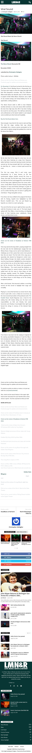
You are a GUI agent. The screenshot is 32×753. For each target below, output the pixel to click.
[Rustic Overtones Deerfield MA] (5, 713)
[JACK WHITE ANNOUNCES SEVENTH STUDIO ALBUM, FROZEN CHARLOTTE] (5, 615)
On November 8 (5, 86)
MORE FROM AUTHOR (22, 532)
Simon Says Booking (19, 749)
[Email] (14, 504)
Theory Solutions (27, 751)
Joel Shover (3, 597)
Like (29, 553)
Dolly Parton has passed (18, 636)
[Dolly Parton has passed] (5, 638)
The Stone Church (6, 64)
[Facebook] (2, 504)
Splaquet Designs (12, 751)
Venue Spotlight (5, 740)
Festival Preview (5, 732)
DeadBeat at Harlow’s (8, 511)
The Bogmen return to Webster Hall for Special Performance (20, 653)
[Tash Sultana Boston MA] (5, 607)
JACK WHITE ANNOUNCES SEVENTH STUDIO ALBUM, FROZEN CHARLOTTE (21, 614)
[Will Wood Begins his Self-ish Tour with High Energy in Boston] (16, 538)
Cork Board (3, 729)
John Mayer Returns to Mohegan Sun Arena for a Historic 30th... (15, 594)
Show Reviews (4, 724)
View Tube (10, 746)
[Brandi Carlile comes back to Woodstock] (5, 538)
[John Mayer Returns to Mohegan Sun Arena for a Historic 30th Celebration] (16, 582)
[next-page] (17, 548)
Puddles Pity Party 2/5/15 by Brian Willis (11, 437)
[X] (6, 504)
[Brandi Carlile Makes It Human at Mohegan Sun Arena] (26, 538)
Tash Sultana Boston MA (18, 605)
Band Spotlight (4, 735)
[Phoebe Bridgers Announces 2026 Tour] (5, 624)
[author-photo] (16, 521)
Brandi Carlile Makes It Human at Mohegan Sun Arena (26, 543)
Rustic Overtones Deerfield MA (20, 710)
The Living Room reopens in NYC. (10, 459)
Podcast (16, 746)
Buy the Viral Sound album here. (9, 119)
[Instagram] (14, 686)
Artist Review (4, 737)
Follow (28, 557)
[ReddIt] (10, 504)
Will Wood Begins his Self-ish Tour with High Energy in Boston (15, 544)
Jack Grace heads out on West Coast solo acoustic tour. (16, 468)
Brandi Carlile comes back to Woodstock (5, 543)
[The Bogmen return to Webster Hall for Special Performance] (5, 655)
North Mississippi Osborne (25, 512)
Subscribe (27, 564)
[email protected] (12, 390)
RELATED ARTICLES (10, 532)
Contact (22, 746)
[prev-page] (15, 548)
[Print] (18, 504)
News (2, 727)
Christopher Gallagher (7, 11)
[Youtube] (21, 686)
